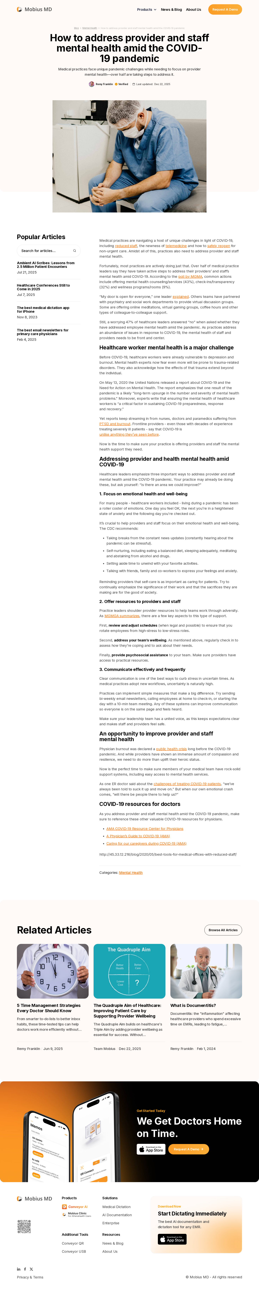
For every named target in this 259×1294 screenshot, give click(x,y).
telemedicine (176, 246)
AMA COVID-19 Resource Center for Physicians (144, 829)
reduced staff (126, 246)
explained (181, 297)
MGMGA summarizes (121, 616)
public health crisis (171, 749)
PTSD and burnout (114, 424)
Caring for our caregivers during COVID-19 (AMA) (146, 843)
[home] (34, 9)
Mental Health (89, 27)
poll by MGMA (190, 276)
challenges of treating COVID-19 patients (187, 784)
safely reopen (218, 246)
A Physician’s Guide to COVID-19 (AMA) (138, 836)
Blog (76, 27)
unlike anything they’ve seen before (129, 434)
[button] (147, 9)
